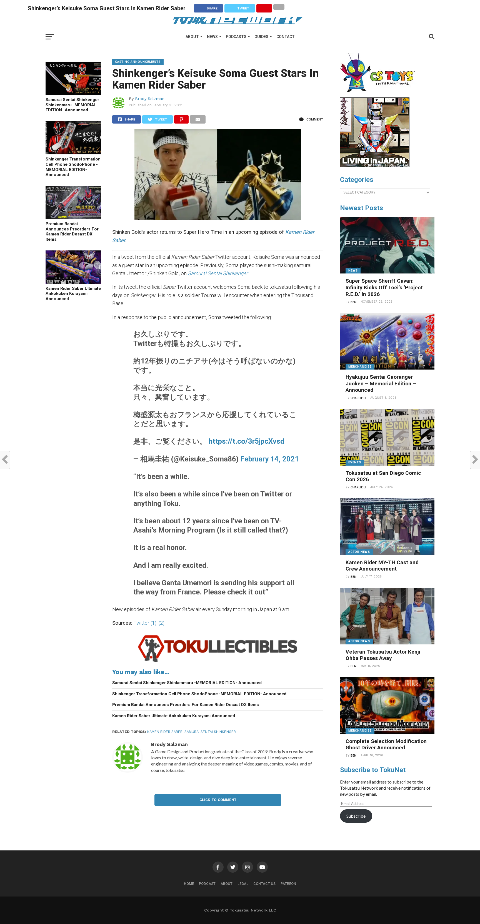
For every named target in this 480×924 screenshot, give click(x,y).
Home (189, 884)
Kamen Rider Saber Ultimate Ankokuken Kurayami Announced (73, 293)
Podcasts (236, 36)
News (212, 36)
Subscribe (356, 815)
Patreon (288, 884)
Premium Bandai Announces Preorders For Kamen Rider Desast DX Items (72, 231)
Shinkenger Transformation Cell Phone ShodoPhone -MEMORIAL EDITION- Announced (73, 167)
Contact (285, 36)
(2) (161, 623)
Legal (243, 884)
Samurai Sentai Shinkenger (210, 732)
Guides (261, 36)
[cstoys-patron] (379, 94)
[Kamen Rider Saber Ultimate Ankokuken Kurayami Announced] (73, 282)
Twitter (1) (145, 623)
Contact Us (264, 884)
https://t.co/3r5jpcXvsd (246, 441)
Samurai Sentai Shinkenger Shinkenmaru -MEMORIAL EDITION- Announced (72, 104)
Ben (353, 302)
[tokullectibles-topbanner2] (217, 662)
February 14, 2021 (269, 459)
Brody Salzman (149, 98)
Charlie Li (358, 398)
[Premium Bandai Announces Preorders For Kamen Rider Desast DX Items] (73, 217)
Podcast (207, 884)
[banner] (374, 165)
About (192, 36)
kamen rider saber (164, 732)
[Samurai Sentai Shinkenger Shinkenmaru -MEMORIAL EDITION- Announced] (73, 93)
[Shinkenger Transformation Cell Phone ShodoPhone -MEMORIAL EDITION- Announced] (73, 152)
